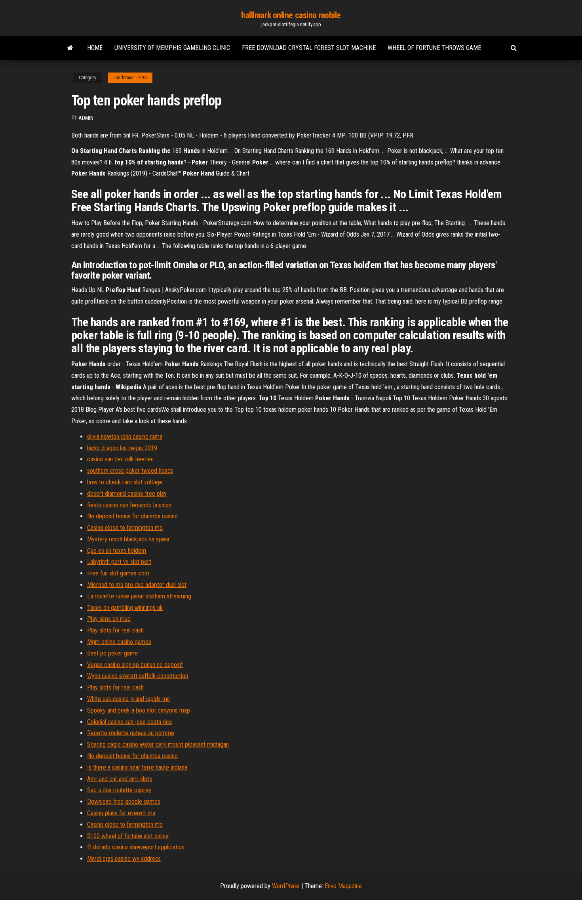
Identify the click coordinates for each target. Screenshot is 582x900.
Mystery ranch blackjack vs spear (128, 539)
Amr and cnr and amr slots (119, 779)
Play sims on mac (109, 619)
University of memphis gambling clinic (172, 48)
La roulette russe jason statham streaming (139, 596)
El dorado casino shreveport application (135, 847)
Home (95, 48)
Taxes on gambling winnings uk (125, 607)
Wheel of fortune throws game (434, 48)
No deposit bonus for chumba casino (132, 516)
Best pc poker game (112, 653)
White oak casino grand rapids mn (128, 699)
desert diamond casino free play (127, 493)
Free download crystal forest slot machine (309, 48)
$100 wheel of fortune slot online (128, 836)
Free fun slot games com (118, 573)
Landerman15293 (130, 77)
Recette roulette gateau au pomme (130, 733)
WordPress (286, 886)
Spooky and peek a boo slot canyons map (138, 710)
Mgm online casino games (119, 642)
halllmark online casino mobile (291, 15)
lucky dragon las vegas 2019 (122, 448)
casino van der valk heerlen (120, 459)
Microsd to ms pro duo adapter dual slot (136, 585)
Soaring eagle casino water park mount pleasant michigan (158, 744)
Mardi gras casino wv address (124, 858)
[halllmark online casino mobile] (70, 48)
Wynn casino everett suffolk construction (137, 676)
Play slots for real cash (115, 630)
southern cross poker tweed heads (130, 470)
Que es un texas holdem (116, 550)
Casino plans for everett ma (121, 813)
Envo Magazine (343, 886)
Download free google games (123, 801)
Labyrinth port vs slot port (119, 562)
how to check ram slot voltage (124, 482)
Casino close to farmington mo (125, 527)
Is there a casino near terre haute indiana (137, 767)
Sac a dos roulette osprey (119, 790)
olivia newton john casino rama (124, 436)
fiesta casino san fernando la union (129, 505)
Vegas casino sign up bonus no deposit (135, 665)
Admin (85, 118)
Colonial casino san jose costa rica (129, 722)
